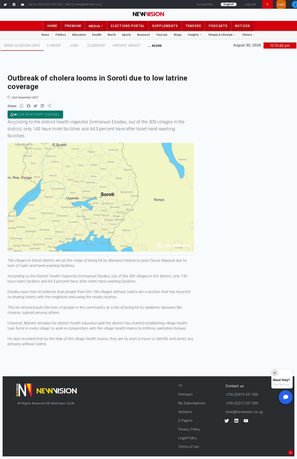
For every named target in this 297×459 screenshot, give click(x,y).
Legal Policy (187, 438)
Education (79, 34)
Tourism (161, 34)
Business (143, 34)
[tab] (22, 45)
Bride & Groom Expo (22, 45)
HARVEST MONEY (126, 45)
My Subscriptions (191, 403)
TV (180, 386)
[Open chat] (286, 397)
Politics (60, 34)
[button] (5, 4)
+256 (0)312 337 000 (241, 403)
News (45, 34)
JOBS (74, 45)
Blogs (178, 34)
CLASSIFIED (96, 45)
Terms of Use (188, 447)
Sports (126, 34)
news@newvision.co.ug (244, 412)
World (112, 34)
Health (96, 34)
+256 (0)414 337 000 (241, 394)
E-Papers (185, 421)
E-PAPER (54, 45)
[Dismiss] (274, 372)
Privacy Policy (189, 429)
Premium (185, 394)
